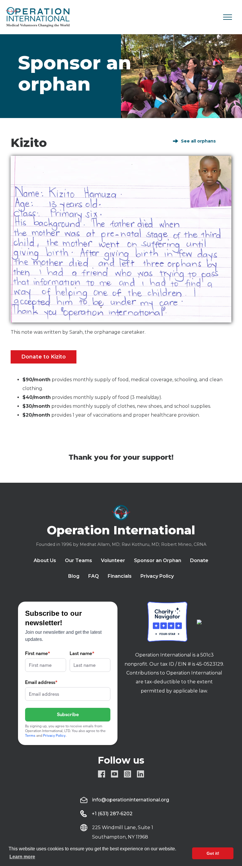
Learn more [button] (22, 856)
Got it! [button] (213, 853)
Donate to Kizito (43, 356)
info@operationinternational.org (130, 800)
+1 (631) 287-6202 (112, 813)
